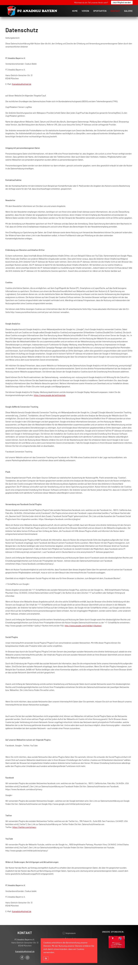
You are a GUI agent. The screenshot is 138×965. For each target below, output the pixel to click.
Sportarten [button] (100, 10)
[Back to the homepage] (32, 11)
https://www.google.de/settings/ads (49, 395)
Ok (46, 958)
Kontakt (115, 10)
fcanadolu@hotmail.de (21, 84)
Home (75, 10)
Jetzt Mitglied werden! (122, 2)
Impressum (71, 933)
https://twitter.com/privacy (24, 827)
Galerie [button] (128, 10)
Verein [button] (85, 10)
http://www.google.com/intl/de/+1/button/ (83, 625)
